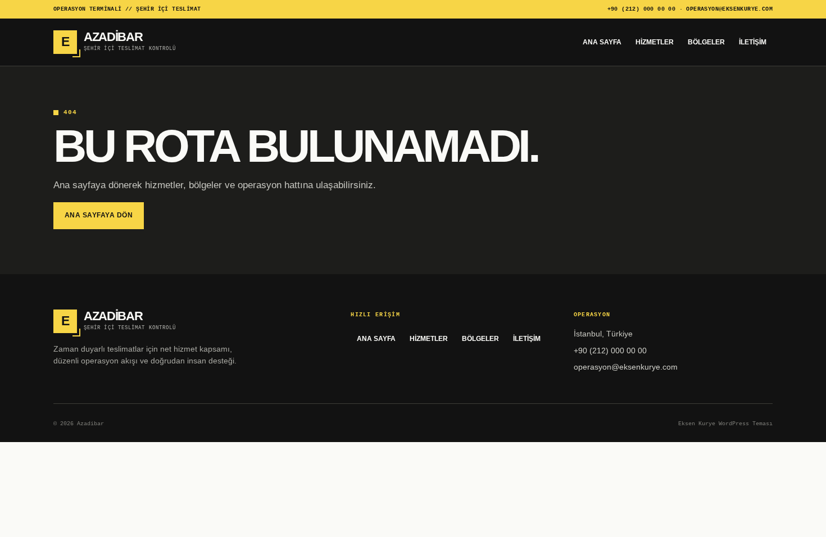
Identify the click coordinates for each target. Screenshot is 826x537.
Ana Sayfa (602, 42)
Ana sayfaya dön (99, 215)
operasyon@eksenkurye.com (729, 9)
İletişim (752, 42)
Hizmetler (655, 42)
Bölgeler (706, 42)
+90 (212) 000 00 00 (641, 9)
